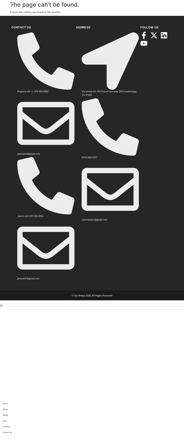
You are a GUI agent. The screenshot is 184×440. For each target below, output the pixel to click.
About (112, 7)
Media (123, 7)
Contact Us (161, 7)
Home (101, 7)
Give (133, 7)
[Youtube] (143, 43)
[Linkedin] (164, 35)
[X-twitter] (154, 35)
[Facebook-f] (143, 35)
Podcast (145, 7)
